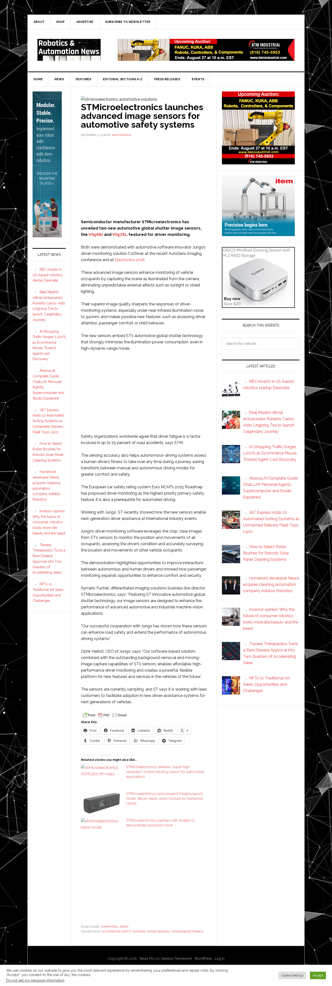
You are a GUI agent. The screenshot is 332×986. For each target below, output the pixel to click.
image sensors (158, 931)
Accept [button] (318, 975)
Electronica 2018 (130, 260)
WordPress (203, 958)
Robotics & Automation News (69, 50)
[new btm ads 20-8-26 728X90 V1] (206, 58)
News (124, 926)
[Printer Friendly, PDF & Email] (104, 715)
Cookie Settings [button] (292, 975)
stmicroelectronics (187, 931)
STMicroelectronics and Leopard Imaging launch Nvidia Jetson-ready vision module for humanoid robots (164, 798)
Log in (220, 958)
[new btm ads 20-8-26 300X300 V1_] (258, 162)
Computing (109, 926)
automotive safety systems (124, 931)
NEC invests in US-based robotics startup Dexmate (47, 275)
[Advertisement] (144, 177)
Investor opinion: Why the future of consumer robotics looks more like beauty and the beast (49, 522)
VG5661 (95, 234)
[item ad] (258, 233)
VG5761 (119, 234)
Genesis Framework (176, 958)
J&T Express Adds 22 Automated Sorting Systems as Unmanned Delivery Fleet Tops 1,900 (48, 421)
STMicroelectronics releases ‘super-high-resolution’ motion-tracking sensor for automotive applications (165, 772)
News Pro (147, 958)
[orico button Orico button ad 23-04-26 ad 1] (258, 305)
